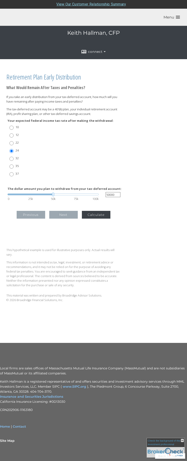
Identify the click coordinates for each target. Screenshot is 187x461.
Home (5, 426)
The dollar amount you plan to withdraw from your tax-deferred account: (65, 188)
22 (17, 142)
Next (63, 215)
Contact (19, 426)
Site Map (7, 441)
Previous (31, 215)
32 (17, 158)
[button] (171, 17)
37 (17, 173)
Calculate (96, 215)
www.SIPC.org (74, 386)
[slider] (53, 194)
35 (17, 165)
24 (17, 150)
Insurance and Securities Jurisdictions (31, 397)
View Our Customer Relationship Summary (91, 4)
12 (17, 134)
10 (17, 127)
